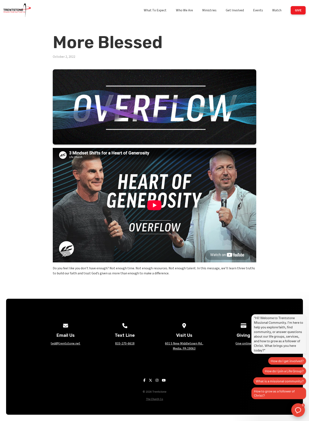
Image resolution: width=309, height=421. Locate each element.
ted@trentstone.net (65, 343)
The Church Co (154, 399)
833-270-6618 (125, 343)
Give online (243, 343)
